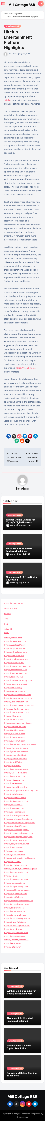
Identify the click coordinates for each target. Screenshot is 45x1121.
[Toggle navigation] (3, 3)
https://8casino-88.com (15, 641)
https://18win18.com (13, 637)
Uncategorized (12, 26)
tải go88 (8, 629)
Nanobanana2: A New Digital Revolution (19, 1047)
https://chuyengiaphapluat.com (18, 833)
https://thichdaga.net (14, 662)
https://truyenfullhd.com (15, 922)
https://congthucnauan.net (16, 843)
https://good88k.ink (13, 762)
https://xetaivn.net (12, 947)
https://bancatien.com (14, 691)
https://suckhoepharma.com (17, 890)
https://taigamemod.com (15, 893)
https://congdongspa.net (15, 840)
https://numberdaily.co (14, 883)
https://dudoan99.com (14, 741)
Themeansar (22, 1117)
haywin (7, 613)
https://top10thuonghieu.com (17, 918)
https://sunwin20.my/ (13, 603)
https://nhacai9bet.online (15, 787)
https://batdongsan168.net (16, 815)
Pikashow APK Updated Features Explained (19, 549)
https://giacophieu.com (14, 854)
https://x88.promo (12, 716)
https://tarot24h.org (13, 897)
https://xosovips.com (14, 719)
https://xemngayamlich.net (16, 939)
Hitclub (7, 100)
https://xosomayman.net (15, 684)
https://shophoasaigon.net (16, 886)
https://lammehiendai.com (16, 872)
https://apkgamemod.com (16, 801)
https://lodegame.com (14, 780)
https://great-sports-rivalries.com (19, 858)
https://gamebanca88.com (16, 751)
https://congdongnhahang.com (18, 836)
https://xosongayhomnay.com (18, 698)
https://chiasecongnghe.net (16, 829)
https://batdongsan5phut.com (18, 819)
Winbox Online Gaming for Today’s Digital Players (20, 521)
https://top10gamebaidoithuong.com (21, 790)
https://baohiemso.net (14, 812)
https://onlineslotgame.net (16, 652)
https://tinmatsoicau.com (15, 669)
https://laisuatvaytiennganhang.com (20, 868)
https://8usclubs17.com (14, 645)
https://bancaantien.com (15, 673)
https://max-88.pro (13, 783)
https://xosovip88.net (14, 655)
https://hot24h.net (12, 861)
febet (6, 632)
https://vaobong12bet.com (16, 701)
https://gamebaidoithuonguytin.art (20, 744)
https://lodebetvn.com (14, 776)
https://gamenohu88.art (15, 755)
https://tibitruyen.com (14, 907)
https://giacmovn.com (14, 851)
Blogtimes (36, 1113)
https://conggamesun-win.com (18, 723)
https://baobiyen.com (14, 808)
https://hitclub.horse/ (26, 368)
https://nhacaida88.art (14, 737)
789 (6, 618)
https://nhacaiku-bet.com (16, 748)
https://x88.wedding (13, 687)
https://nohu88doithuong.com (18, 680)
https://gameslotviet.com (15, 758)
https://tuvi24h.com (13, 929)
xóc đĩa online (10, 608)
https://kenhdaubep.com (15, 865)
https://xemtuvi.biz (12, 943)
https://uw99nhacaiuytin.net (17, 709)
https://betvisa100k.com (15, 826)
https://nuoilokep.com (14, 794)
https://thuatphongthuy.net (17, 904)
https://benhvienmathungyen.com (19, 822)
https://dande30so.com (15, 726)
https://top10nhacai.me (14, 648)
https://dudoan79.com (14, 733)
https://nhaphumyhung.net (16, 879)
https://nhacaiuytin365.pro (16, 712)
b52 (6, 624)
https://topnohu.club (13, 676)
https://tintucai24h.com (15, 911)
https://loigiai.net (12, 876)
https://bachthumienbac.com (17, 694)
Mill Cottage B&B (21, 5)
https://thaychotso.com (15, 797)
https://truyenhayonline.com (17, 925)
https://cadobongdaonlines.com (19, 705)
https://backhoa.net (13, 804)
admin (14, 54)
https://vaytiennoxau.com (16, 932)
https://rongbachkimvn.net (16, 659)
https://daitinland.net (13, 847)
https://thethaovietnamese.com (18, 900)
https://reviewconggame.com (17, 666)
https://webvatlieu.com (14, 936)
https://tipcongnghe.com (15, 915)
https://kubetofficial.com (15, 772)
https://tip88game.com (14, 730)
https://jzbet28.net (12, 765)
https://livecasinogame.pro (16, 769)
